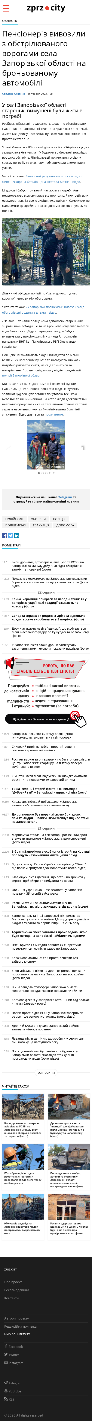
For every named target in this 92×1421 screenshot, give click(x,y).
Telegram (65, 497)
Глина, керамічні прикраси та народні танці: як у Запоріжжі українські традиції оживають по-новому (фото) (49, 602)
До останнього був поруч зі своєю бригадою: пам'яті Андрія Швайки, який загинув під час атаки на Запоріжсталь (50, 818)
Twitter (14, 1355)
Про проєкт (13, 1282)
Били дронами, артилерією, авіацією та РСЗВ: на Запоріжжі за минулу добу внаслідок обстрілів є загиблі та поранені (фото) (48, 565)
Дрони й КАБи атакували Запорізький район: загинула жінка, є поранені (45, 1027)
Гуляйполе (14, 519)
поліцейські (15, 525)
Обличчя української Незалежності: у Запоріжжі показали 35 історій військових (47, 891)
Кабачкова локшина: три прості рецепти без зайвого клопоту (45, 959)
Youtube (15, 1391)
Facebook (16, 1346)
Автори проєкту (16, 1318)
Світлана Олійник (13, 94)
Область (9, 21)
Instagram (16, 1363)
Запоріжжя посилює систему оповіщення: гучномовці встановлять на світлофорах (43, 735)
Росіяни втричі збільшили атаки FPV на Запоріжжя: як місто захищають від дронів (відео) (50, 904)
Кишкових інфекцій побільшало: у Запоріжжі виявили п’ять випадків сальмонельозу (44, 803)
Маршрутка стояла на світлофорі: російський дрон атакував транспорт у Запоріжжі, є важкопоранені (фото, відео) (49, 838)
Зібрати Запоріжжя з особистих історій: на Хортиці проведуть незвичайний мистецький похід (51, 853)
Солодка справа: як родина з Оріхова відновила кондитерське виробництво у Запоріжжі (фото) (48, 617)
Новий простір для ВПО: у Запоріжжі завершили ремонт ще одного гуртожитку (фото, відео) (47, 1014)
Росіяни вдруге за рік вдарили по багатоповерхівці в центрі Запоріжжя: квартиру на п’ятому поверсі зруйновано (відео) (51, 763)
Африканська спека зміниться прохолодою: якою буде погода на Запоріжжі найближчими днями (49, 933)
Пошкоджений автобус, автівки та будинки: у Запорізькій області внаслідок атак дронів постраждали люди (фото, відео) (45, 1054)
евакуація (41, 525)
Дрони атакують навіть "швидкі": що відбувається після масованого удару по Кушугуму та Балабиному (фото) (50, 632)
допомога (65, 525)
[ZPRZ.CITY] (46, 8)
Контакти (11, 1298)
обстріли (38, 519)
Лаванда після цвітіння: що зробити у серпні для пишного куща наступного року (48, 1040)
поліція (59, 519)
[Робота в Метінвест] (46, 692)
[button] (85, 446)
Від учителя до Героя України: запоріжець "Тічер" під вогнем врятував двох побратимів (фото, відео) (49, 866)
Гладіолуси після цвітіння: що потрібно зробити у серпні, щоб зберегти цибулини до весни (48, 878)
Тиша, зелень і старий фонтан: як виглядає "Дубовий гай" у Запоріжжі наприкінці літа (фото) (49, 790)
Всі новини (46, 1073)
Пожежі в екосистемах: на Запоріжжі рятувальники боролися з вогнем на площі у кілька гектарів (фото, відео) (50, 582)
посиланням (54, 414)
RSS (11, 1399)
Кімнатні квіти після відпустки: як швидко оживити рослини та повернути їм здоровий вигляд (49, 777)
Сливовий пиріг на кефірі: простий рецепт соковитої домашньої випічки (43, 748)
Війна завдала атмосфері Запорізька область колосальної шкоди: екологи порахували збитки (47, 988)
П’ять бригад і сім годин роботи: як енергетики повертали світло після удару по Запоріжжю (46, 946)
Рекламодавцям (16, 1290)
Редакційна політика (20, 1326)
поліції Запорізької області (22, 375)
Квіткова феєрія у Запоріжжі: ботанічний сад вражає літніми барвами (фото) (50, 1001)
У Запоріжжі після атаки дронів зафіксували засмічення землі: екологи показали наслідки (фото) (50, 646)
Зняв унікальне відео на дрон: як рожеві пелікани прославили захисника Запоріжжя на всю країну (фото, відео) (48, 974)
